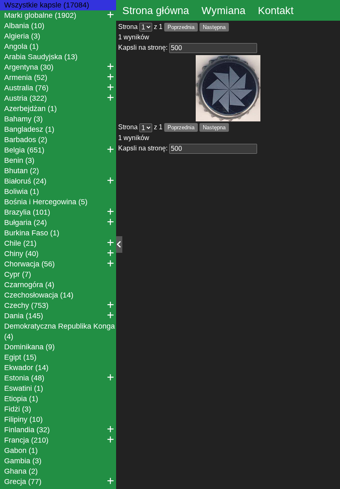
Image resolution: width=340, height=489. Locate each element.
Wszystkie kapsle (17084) (46, 5)
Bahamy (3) (23, 119)
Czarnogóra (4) (29, 285)
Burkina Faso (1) (31, 233)
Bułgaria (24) (25, 222)
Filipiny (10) (23, 419)
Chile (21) (20, 243)
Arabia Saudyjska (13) (41, 57)
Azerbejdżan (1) (30, 108)
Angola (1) (21, 46)
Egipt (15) (20, 357)
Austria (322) (25, 98)
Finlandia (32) (27, 430)
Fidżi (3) (17, 409)
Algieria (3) (22, 36)
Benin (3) (19, 160)
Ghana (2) (21, 471)
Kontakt (276, 10)
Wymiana (223, 10)
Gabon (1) (21, 450)
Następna (214, 27)
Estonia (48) (24, 378)
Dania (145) (23, 316)
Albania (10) (24, 26)
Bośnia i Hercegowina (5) (45, 202)
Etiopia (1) (21, 399)
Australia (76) (26, 88)
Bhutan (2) (21, 171)
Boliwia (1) (21, 191)
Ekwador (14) (26, 367)
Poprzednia (181, 27)
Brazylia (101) (27, 212)
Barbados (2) (25, 140)
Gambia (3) (22, 461)
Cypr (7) (17, 274)
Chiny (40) (21, 253)
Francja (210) (26, 440)
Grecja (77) (22, 481)
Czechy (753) (26, 305)
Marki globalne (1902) (40, 15)
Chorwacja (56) (29, 264)
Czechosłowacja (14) (38, 295)
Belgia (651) (24, 150)
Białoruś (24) (25, 181)
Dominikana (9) (29, 347)
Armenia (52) (25, 77)
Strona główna (155, 10)
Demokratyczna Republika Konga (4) (59, 331)
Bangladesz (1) (29, 129)
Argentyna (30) (28, 67)
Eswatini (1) (23, 388)
